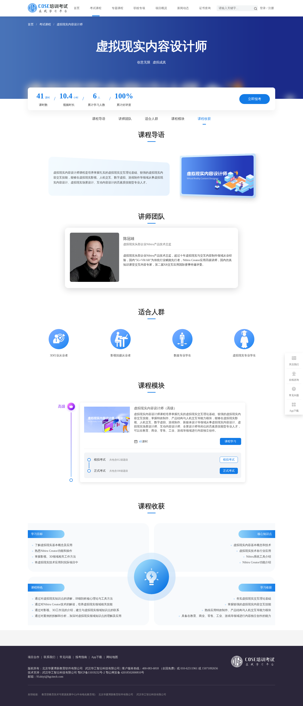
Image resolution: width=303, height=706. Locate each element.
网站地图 (112, 657)
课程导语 (98, 118)
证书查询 (205, 8)
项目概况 (161, 8)
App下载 (96, 657)
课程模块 (177, 118)
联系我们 (49, 657)
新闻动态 (183, 8)
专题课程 (117, 8)
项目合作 (33, 657)
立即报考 (254, 99)
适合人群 (151, 118)
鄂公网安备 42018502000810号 (125, 672)
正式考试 (229, 470)
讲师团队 (125, 118)
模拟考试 (229, 459)
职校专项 (139, 8)
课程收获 (204, 118)
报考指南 (81, 657)
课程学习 (230, 441)
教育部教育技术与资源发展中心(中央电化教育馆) (68, 694)
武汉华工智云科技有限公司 (151, 694)
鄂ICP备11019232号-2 (91, 672)
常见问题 (65, 657)
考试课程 (95, 8)
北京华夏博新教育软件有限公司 (116, 694)
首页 (77, 8)
